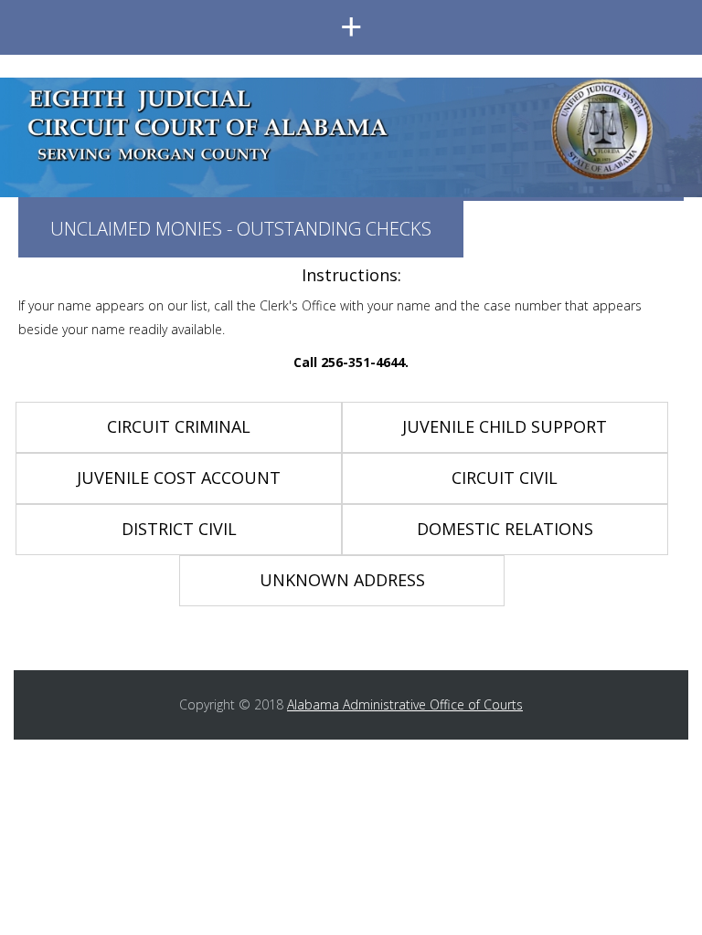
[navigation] (351, 27)
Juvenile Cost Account (179, 478)
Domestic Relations (505, 529)
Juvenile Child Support (504, 426)
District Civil (179, 529)
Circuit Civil (505, 478)
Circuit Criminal (178, 426)
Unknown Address (342, 580)
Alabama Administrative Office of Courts (405, 704)
